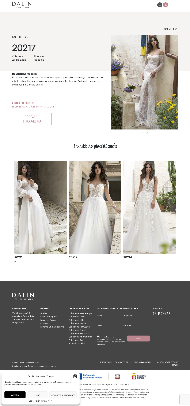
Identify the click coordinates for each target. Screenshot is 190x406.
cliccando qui (51, 366)
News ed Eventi (48, 319)
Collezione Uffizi (77, 319)
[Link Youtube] (163, 313)
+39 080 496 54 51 (25, 319)
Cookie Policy (34, 401)
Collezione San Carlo (79, 333)
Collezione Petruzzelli (79, 326)
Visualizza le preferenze (63, 394)
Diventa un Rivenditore (52, 326)
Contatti (44, 323)
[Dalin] (21, 5)
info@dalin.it (18, 322)
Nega (37, 394)
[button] (75, 376)
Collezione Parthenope (80, 313)
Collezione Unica (77, 316)
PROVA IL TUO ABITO (32, 119)
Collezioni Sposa (48, 316)
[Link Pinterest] (168, 313)
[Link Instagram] (154, 313)
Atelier (43, 313)
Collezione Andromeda (80, 336)
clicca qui (101, 344)
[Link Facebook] (159, 313)
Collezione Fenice (77, 323)
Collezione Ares (76, 340)
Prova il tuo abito (77, 343)
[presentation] (14, 261)
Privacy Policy (46, 401)
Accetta (15, 394)
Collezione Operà (77, 329)
